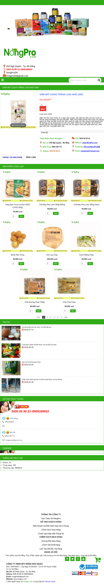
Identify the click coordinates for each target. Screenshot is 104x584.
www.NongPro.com (90, 143)
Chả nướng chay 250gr (35, 302)
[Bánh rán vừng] (17, 251)
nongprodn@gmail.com (17, 75)
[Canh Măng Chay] (86, 251)
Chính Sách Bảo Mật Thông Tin (51, 534)
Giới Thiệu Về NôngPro (51, 518)
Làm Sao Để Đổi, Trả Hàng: (51, 549)
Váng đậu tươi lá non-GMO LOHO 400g (17, 206)
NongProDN (12, 72)
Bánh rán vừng (17, 255)
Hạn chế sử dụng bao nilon (31, 345)
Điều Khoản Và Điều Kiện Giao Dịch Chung (51, 526)
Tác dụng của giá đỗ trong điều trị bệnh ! (36, 379)
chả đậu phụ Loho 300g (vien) (86, 204)
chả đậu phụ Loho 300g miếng (52, 204)
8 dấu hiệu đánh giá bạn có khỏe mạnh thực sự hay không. (42, 362)
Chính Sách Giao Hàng (50, 530)
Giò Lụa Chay (52, 255)
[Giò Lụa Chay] (52, 251)
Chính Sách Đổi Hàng (51, 545)
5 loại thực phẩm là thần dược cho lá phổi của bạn (39, 327)
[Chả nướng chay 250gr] (34, 299)
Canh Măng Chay (86, 255)
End (66, 317)
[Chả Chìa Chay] (69, 299)
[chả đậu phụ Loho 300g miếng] (52, 201)
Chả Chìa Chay (69, 302)
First (38, 317)
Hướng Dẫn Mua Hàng (50, 541)
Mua (43, 109)
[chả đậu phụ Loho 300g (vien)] (86, 201)
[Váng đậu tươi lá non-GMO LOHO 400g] (17, 201)
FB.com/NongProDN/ (92, 147)
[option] (18, 110)
